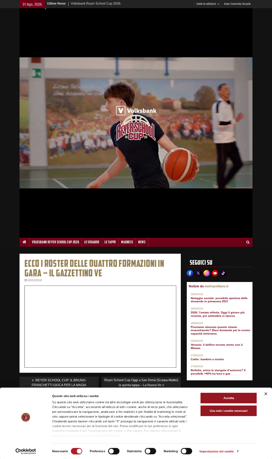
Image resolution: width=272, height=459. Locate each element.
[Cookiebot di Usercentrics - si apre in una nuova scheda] (25, 451)
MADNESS (127, 242)
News (142, 242)
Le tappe (110, 242)
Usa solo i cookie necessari (229, 410)
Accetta (228, 398)
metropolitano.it (216, 286)
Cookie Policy (110, 435)
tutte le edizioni (206, 4)
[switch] (113, 451)
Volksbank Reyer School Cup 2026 (55, 242)
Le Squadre (92, 242)
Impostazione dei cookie (217, 451)
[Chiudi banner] (265, 393)
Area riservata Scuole (237, 4)
